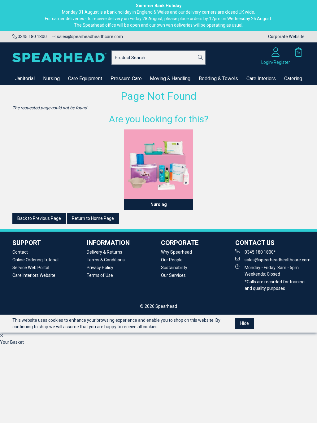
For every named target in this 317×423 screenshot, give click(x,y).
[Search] (200, 58)
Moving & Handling (170, 78)
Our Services (173, 275)
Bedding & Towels (218, 78)
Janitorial (25, 78)
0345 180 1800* (260, 252)
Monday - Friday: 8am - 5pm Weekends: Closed (272, 271)
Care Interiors (261, 78)
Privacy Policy (100, 267)
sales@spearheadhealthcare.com (89, 36)
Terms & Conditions (106, 259)
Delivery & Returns (104, 252)
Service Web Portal (30, 267)
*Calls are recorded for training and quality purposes (275, 285)
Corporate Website (286, 36)
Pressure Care (126, 78)
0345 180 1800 (32, 36)
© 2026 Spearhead (158, 306)
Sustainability (174, 267)
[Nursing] (158, 164)
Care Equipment (85, 78)
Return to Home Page (93, 218)
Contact (20, 252)
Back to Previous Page (39, 218)
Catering (293, 78)
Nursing (51, 78)
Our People (172, 259)
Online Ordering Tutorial (35, 259)
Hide (244, 323)
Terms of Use (100, 275)
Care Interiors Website (33, 275)
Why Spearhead (176, 252)
